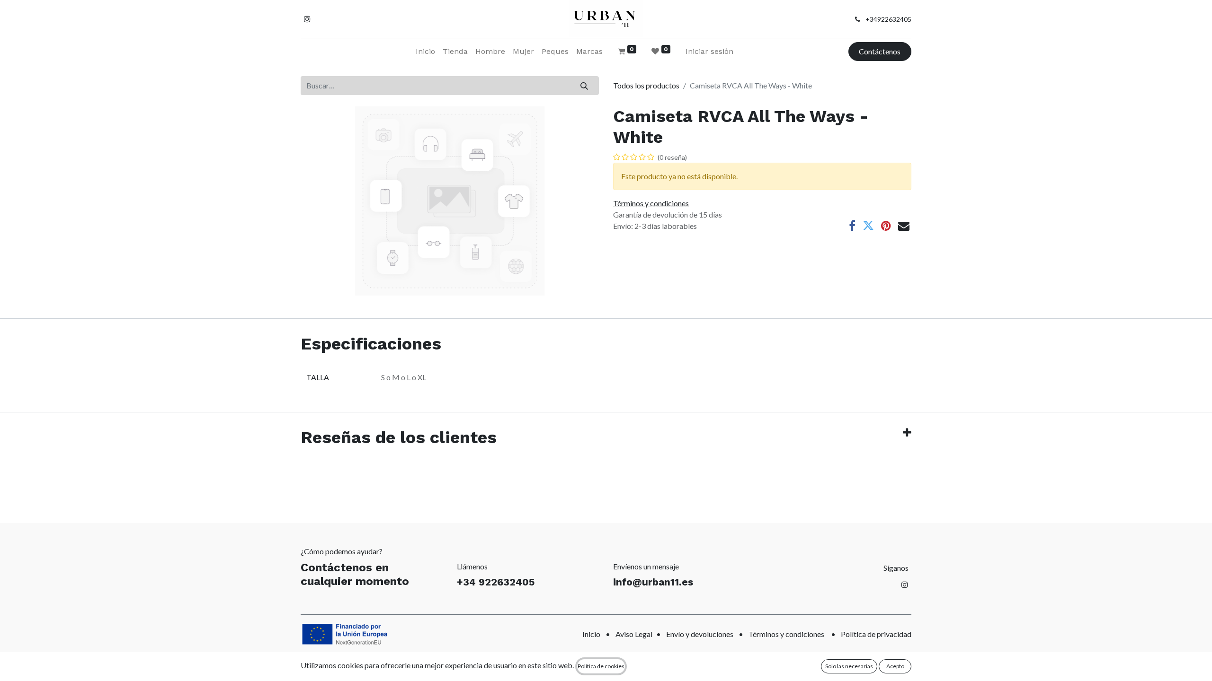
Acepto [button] (895, 666)
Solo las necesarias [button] (849, 666)
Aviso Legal (633, 633)
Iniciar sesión (709, 51)
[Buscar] (584, 85)
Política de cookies (601, 666)
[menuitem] (425, 51)
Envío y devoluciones (699, 633)
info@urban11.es (653, 582)
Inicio (591, 633)
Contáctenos (879, 51)
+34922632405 (888, 19)
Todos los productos (646, 85)
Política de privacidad (876, 633)
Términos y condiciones (786, 633)
